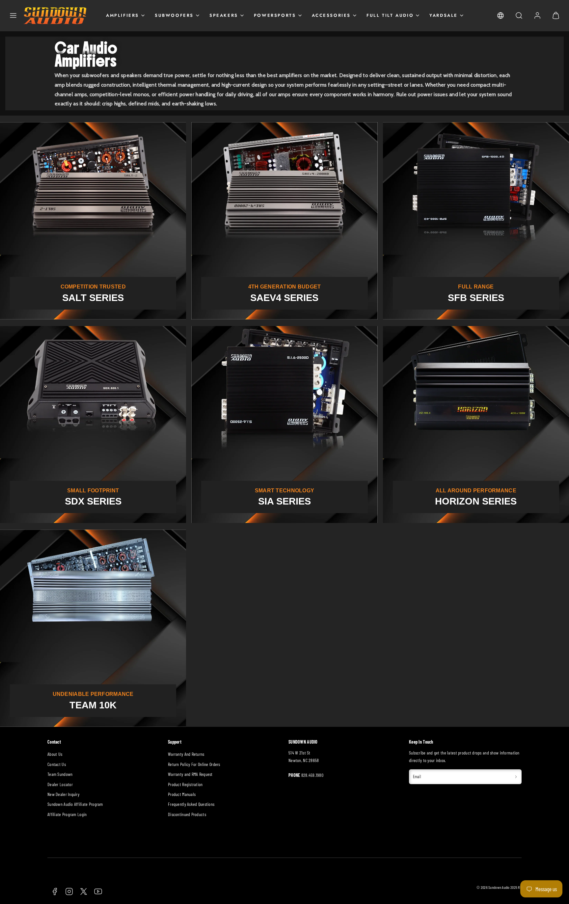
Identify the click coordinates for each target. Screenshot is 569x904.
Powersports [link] (275, 15)
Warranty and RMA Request (190, 774)
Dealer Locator (60, 784)
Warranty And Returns (186, 754)
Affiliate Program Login (67, 814)
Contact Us (56, 764)
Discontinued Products (187, 814)
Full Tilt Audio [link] (390, 15)
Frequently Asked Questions (191, 804)
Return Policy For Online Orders (194, 764)
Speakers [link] (223, 15)
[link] (500, 15)
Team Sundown (59, 774)
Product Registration (185, 784)
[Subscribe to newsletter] (516, 776)
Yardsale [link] (443, 15)
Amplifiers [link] (122, 15)
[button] (13, 15)
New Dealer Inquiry (63, 794)
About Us (54, 754)
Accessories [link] (331, 15)
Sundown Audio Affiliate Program (75, 804)
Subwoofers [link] (174, 15)
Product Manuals (182, 794)
